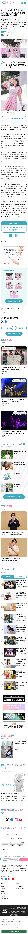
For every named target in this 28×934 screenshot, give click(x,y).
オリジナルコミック (20, 888)
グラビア (3, 891)
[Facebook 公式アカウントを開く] (6, 879)
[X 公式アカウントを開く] (2, 879)
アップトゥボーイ (5, 898)
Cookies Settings (14, 927)
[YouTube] (20, 819)
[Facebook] (11, 819)
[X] (7, 819)
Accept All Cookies (14, 931)
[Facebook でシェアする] (6, 321)
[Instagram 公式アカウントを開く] (9, 879)
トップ (2, 856)
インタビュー (4, 888)
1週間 (20, 576)
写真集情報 (3, 896)
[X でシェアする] (2, 321)
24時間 (8, 576)
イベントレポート (5, 893)
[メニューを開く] (25, 2)
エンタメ (4, 32)
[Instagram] (16, 819)
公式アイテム (4, 901)
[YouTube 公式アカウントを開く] (13, 879)
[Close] (26, 917)
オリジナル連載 (19, 886)
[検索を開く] (22, 2)
